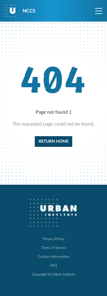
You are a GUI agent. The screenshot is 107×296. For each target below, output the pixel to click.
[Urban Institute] (53, 213)
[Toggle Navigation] (98, 11)
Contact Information (54, 256)
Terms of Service (53, 248)
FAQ (53, 265)
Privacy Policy (53, 239)
